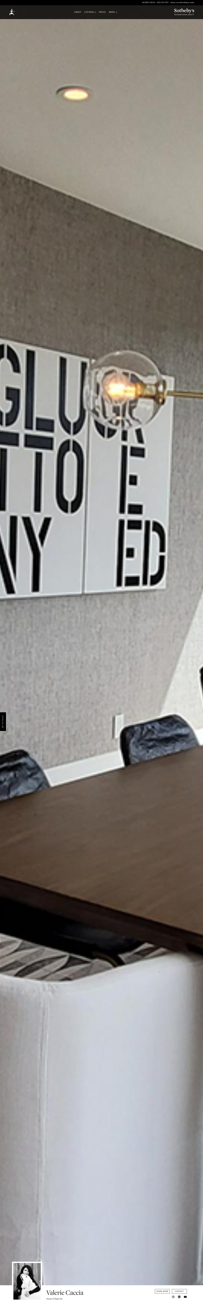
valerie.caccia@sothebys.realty (182, 2)
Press (102, 12)
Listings (89, 12)
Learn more (162, 1291)
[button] (173, 1297)
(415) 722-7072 (162, 2)
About (77, 12)
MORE (112, 12)
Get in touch (3, 721)
